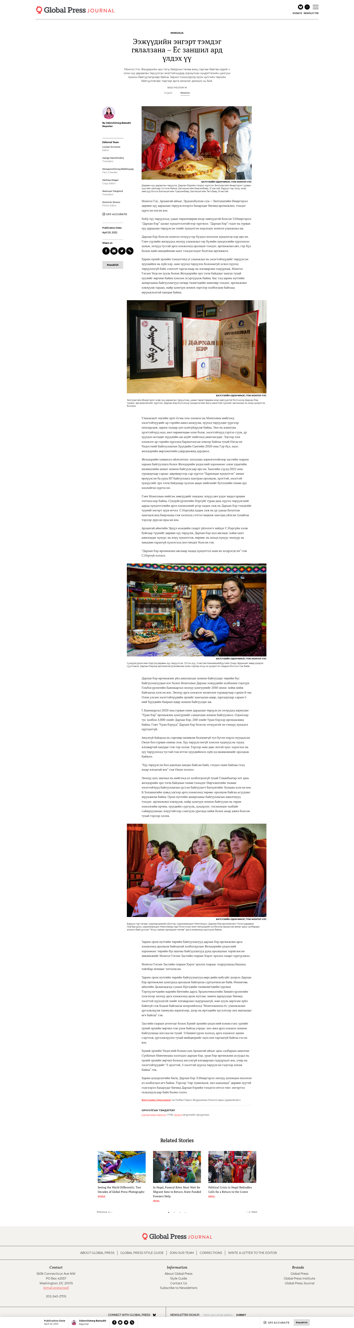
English (168, 92)
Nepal (156, 1201)
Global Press (299, 1273)
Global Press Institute (299, 1278)
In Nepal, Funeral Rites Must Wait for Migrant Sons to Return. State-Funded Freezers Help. (177, 1191)
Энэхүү (178, 1114)
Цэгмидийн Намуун (154, 1114)
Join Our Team (182, 1253)
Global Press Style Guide (142, 1253)
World (101, 1196)
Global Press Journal (299, 1283)
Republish (113, 264)
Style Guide (178, 1278)
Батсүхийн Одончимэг (156, 1099)
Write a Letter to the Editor (252, 1253)
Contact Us (178, 1283)
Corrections (211, 1253)
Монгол (185, 92)
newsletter (311, 13)
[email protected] (56, 1288)
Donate (297, 13)
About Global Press (97, 1253)
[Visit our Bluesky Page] (154, 1315)
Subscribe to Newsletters (178, 1288)
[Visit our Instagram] (159, 1315)
